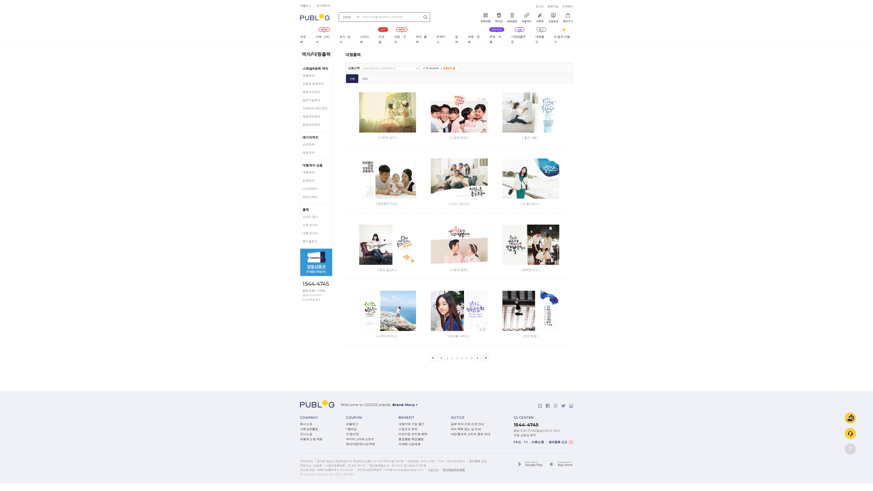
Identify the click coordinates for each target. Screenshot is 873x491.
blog (571, 406)
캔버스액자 (310, 197)
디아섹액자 (310, 188)
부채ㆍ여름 (495, 39)
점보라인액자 (311, 124)
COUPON (354, 418)
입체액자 (308, 180)
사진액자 (308, 144)
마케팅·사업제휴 (409, 444)
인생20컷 (352, 434)
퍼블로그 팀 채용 (311, 439)
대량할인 (539, 39)
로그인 (540, 6)
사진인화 (364, 39)
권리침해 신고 (559, 442)
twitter (563, 406)
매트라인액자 (311, 116)
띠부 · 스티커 (323, 39)
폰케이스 (440, 39)
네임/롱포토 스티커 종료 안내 (470, 434)
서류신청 (538, 442)
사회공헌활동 (309, 429)
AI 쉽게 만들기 (562, 39)
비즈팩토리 (323, 5)
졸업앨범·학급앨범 (411, 439)
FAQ (517, 442)
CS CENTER (524, 418)
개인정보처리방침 (454, 469)
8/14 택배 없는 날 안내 (466, 429)
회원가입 (552, 6)
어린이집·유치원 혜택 (413, 434)
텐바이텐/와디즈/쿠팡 (360, 444)
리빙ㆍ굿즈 (400, 39)
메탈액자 (308, 75)
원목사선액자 (311, 92)
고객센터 (567, 6)
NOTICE (458, 418)
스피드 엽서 (310, 216)
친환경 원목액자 (313, 83)
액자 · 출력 (421, 39)
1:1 (526, 442)
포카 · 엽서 (344, 39)
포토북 (303, 39)
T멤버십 (351, 429)
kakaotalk (540, 406)
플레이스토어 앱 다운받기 (533, 464)
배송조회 (850, 418)
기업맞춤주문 (518, 39)
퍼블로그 (305, 5)
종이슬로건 (310, 241)
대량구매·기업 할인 (411, 424)
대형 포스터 (310, 233)
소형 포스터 (310, 225)
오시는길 (306, 434)
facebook (547, 406)
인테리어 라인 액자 (315, 108)
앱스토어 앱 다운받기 (560, 464)
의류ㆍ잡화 (474, 39)
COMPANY (309, 418)
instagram (555, 406)
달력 (456, 39)
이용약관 (433, 469)
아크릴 (381, 39)
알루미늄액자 (311, 100)
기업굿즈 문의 (408, 429)
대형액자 (308, 172)
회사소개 (306, 424)
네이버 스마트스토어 (360, 439)
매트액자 (308, 152)
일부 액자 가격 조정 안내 (467, 424)
